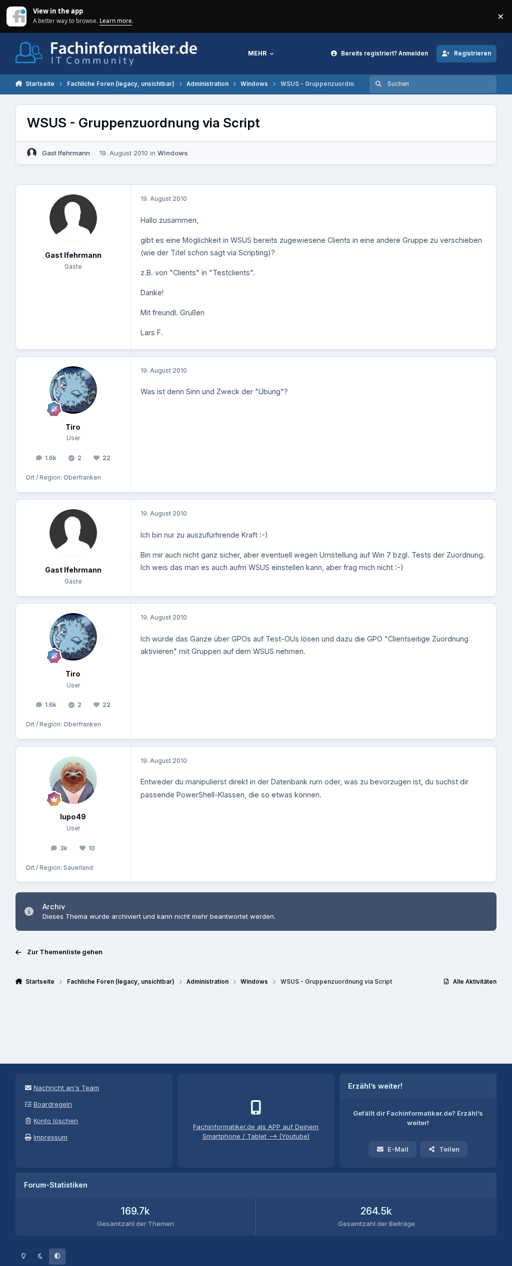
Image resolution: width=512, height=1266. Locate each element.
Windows (173, 153)
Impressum (51, 1137)
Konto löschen (56, 1121)
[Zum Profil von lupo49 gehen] (73, 780)
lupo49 (73, 816)
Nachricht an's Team (66, 1088)
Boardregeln (53, 1104)
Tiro (73, 427)
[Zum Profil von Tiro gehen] (73, 390)
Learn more (17, 15)
